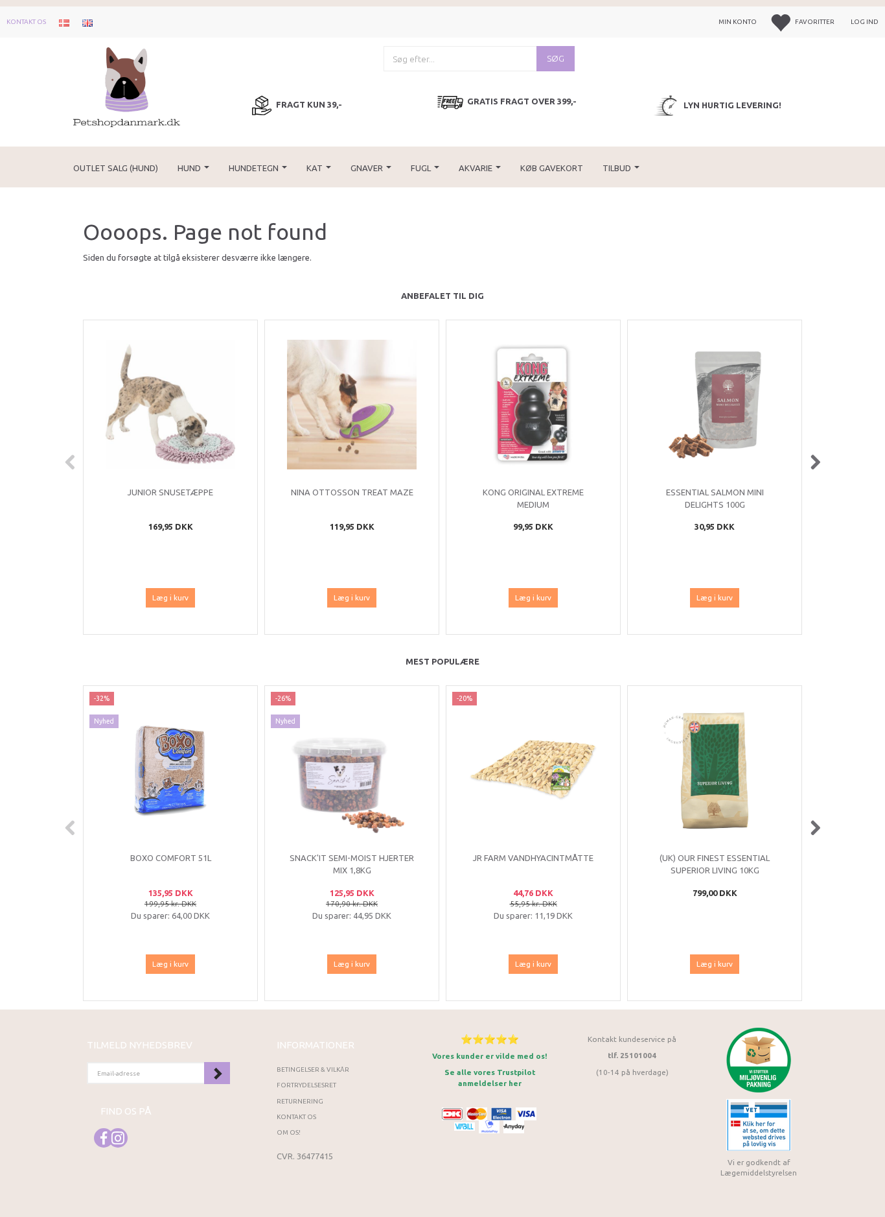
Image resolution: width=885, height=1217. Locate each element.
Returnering (300, 1101)
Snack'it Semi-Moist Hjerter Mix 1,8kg (352, 864)
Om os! (289, 1132)
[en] (87, 22)
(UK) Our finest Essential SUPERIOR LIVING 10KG (715, 864)
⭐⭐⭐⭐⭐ (490, 1039)
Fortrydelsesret (306, 1085)
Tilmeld (217, 1073)
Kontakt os (26, 21)
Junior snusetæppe (170, 492)
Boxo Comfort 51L (170, 857)
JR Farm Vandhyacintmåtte (533, 857)
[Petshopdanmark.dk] (126, 86)
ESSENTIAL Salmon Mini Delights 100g (715, 498)
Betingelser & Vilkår (313, 1069)
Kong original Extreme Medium (533, 498)
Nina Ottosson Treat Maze (352, 492)
